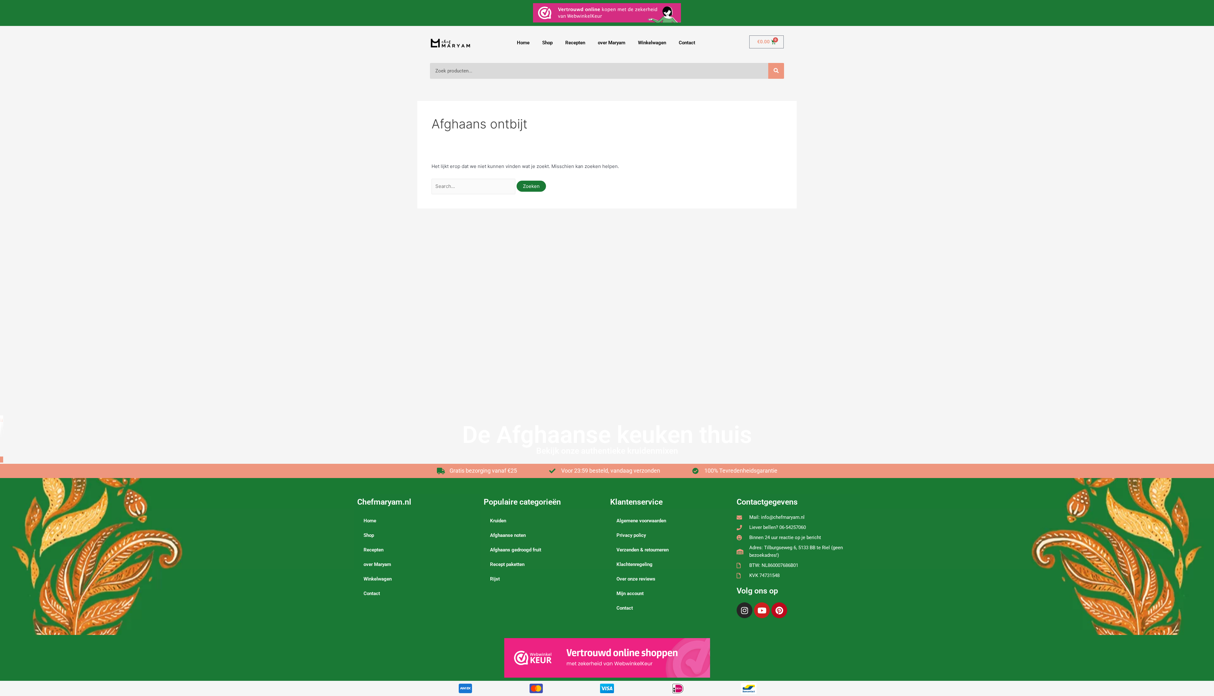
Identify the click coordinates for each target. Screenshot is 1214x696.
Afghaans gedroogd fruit (515, 550)
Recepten (575, 43)
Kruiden (498, 521)
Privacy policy (631, 535)
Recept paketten (507, 564)
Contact (687, 43)
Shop (547, 43)
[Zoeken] (776, 71)
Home (523, 43)
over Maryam (611, 43)
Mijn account (630, 593)
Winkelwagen (652, 43)
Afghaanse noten (508, 535)
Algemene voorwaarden (641, 521)
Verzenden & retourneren (642, 550)
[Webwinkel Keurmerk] (607, 658)
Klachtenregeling (634, 564)
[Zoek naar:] (474, 186)
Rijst (495, 579)
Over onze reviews (635, 579)
